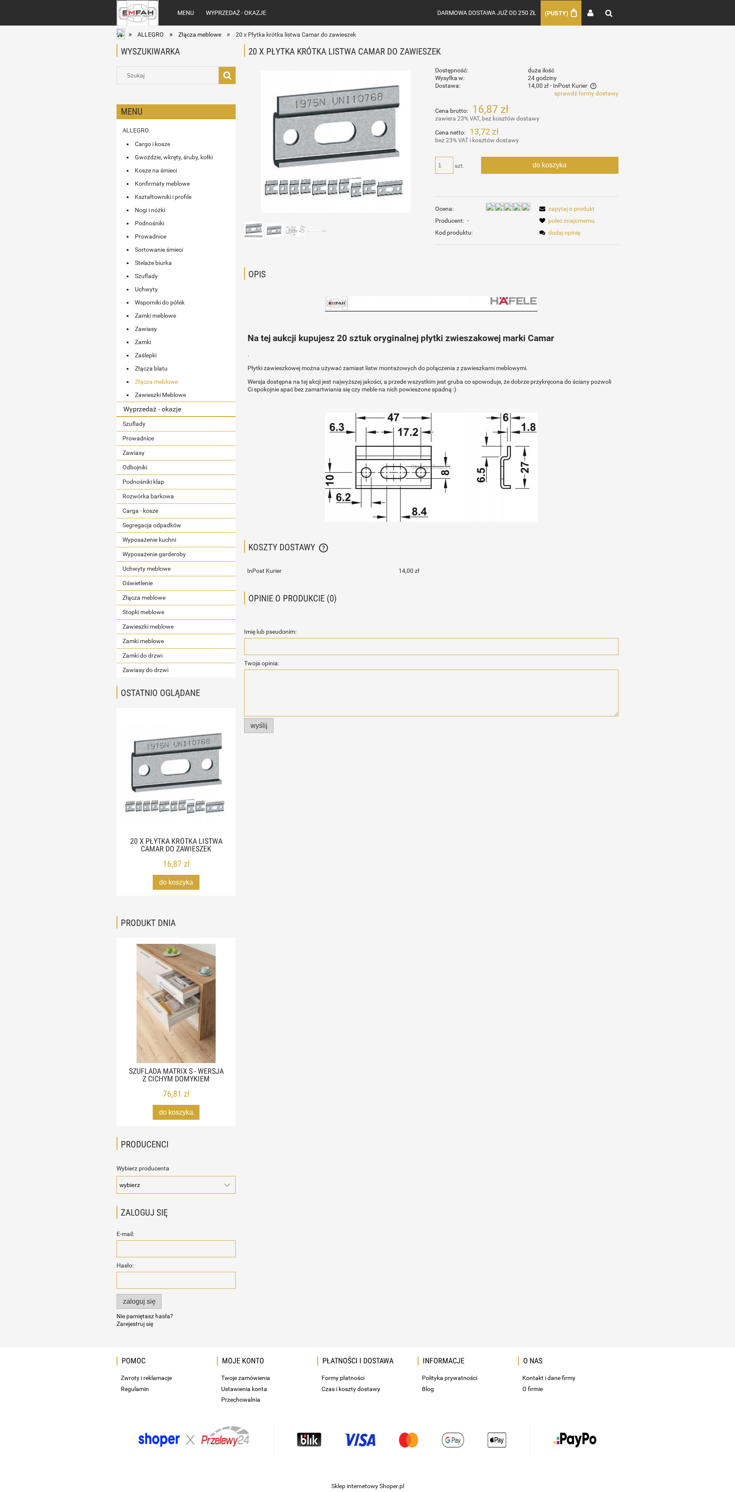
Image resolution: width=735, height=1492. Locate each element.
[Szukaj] (227, 75)
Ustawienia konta (244, 1389)
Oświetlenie (137, 583)
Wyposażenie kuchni (149, 539)
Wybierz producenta (143, 1168)
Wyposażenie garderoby (154, 554)
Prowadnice (150, 236)
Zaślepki (146, 355)
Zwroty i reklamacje (146, 1377)
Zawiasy (146, 328)
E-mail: (125, 1233)
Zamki (143, 342)
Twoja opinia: (261, 663)
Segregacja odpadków (151, 525)
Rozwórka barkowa (148, 496)
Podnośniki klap (143, 481)
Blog (428, 1389)
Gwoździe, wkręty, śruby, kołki (174, 157)
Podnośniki (149, 223)
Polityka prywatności (449, 1377)
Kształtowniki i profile (163, 196)
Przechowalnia (240, 1399)
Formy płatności (343, 1377)
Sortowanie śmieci (159, 249)
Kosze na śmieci (156, 170)
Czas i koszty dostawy (351, 1389)
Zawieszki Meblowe (160, 394)
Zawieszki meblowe (148, 626)
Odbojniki (134, 467)
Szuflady (146, 276)
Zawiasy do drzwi (145, 670)
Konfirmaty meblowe (162, 183)
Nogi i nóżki (150, 210)
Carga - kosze (140, 510)
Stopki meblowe (143, 612)
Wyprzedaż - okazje (152, 409)
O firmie (532, 1389)
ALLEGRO (135, 130)
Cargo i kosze (152, 144)
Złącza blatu (151, 368)
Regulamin (135, 1389)
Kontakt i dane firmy (548, 1377)
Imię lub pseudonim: (270, 631)
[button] (565, 208)
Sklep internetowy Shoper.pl (367, 1486)
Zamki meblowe (155, 315)
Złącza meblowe (156, 381)
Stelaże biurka (153, 262)
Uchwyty (146, 289)
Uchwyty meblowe (146, 568)
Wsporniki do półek (160, 302)
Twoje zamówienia (245, 1377)
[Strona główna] (138, 13)
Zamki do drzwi (142, 655)
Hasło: (125, 1265)
